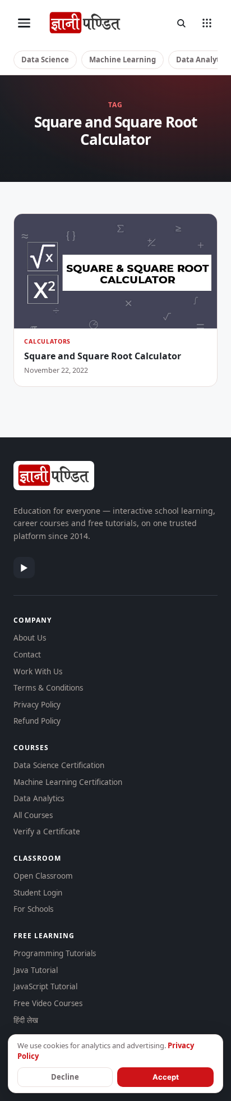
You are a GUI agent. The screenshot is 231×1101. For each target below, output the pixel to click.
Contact (27, 655)
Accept (166, 1076)
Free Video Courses (47, 1003)
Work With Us (37, 671)
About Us (29, 638)
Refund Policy (37, 721)
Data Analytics (38, 798)
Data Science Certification (58, 765)
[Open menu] (24, 23)
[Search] (181, 23)
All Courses (33, 815)
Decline (65, 1077)
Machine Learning (122, 59)
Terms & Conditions (48, 688)
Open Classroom (43, 876)
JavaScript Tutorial (45, 986)
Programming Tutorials (54, 953)
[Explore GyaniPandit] (207, 23)
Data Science (45, 59)
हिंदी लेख (25, 1020)
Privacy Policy (37, 705)
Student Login (37, 893)
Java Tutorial (35, 970)
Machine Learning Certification (67, 782)
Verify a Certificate (46, 831)
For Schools (33, 909)
